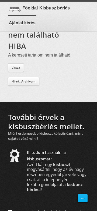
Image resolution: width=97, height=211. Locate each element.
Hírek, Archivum (24, 81)
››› (82, 198)
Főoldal (30, 8)
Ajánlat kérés (22, 23)
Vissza (16, 67)
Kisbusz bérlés (54, 8)
